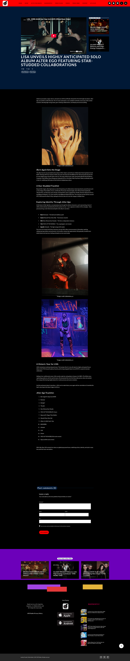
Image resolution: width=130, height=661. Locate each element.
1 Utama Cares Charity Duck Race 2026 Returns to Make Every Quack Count (96, 612)
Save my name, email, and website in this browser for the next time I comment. (55, 526)
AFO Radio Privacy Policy (34, 613)
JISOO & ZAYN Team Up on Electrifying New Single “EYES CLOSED (94, 573)
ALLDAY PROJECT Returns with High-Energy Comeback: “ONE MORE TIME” (97, 47)
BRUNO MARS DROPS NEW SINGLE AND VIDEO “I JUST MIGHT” (99, 29)
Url (39, 518)
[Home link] (5, 3)
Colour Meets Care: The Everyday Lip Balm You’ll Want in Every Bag (96, 643)
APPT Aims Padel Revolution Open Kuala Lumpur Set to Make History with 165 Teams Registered (97, 627)
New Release (94, 22)
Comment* (41, 502)
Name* (40, 511)
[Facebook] (117, 3)
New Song (32, 72)
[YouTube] (109, 3)
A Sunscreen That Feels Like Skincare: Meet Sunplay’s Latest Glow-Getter (96, 635)
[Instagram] (113, 3)
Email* (66, 511)
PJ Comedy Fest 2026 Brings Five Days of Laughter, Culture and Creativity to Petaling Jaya (97, 619)
